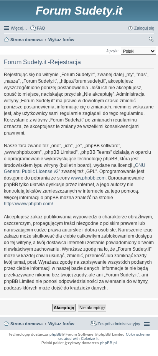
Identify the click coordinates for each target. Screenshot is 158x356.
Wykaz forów (61, 323)
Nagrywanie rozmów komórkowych (119, 352)
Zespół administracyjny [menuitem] (118, 323)
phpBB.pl (108, 343)
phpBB (55, 334)
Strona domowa (26, 323)
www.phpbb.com (88, 178)
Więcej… (19, 28)
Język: (112, 50)
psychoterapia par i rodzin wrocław (139, 355)
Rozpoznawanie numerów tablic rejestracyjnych (133, 350)
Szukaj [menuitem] (151, 40)
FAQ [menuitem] (41, 28)
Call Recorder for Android (123, 348)
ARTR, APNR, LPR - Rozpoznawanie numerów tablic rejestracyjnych (36, 348)
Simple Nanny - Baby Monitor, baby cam (90, 348)
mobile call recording (146, 352)
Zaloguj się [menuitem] (144, 28)
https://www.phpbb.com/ (28, 203)
